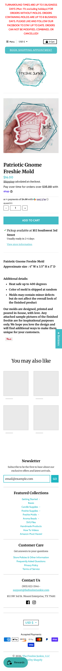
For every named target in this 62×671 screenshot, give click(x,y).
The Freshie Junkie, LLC (36, 656)
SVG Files (31, 522)
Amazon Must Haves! (31, 533)
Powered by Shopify (31, 659)
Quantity (8, 203)
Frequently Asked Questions (31, 561)
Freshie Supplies (30, 510)
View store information (19, 244)
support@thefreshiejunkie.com (31, 590)
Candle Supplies (30, 506)
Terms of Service (31, 569)
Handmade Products (31, 526)
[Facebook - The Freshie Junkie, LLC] (28, 602)
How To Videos (31, 530)
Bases (31, 502)
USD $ (22, 41)
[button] (31, 199)
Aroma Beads (30, 518)
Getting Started (30, 499)
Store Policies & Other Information (31, 557)
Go (55, 478)
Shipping (8, 181)
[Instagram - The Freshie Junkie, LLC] (34, 602)
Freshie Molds (30, 514)
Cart (51, 41)
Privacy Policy (31, 565)
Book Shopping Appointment (31, 50)
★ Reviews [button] (58, 339)
